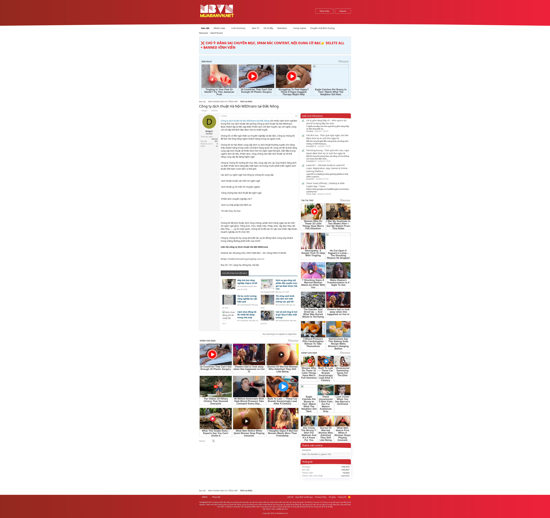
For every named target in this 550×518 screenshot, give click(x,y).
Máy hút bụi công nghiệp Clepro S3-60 (247, 281)
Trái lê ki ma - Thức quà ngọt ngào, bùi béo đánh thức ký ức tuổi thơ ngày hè (327, 137)
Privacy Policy (321, 497)
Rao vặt (205, 28)
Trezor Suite (311, 194)
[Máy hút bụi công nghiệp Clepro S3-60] (229, 284)
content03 (281, 305)
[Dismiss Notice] (348, 39)
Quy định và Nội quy (304, 497)
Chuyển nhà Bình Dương (322, 28)
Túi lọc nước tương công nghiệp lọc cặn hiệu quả (247, 299)
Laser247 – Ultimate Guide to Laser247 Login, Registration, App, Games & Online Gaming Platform (326, 168)
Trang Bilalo (244, 321)
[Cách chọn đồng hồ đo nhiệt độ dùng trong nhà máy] (229, 316)
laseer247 (310, 179)
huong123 (306, 450)
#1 (296, 116)
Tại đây (330, 507)
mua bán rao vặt (248, 502)
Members (282, 28)
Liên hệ (290, 497)
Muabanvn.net (282, 513)
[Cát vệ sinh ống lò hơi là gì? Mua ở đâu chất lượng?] (267, 316)
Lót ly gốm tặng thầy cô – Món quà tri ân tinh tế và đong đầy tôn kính (326, 122)
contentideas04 (245, 305)
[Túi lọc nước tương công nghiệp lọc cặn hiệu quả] (229, 300)
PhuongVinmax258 (246, 286)
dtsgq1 (204, 110)
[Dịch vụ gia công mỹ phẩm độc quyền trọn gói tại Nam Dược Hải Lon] (267, 284)
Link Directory (238, 28)
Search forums (216, 33)
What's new (219, 28)
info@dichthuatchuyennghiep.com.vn (245, 258)
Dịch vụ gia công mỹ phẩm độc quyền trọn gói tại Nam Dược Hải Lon (286, 284)
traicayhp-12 (311, 146)
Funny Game (299, 28)
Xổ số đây (268, 28)
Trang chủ (342, 497)
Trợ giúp (332, 497)
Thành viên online (312, 445)
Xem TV (255, 28)
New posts (203, 33)
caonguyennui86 (269, 292)
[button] (227, 28)
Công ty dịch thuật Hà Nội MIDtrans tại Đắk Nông (245, 120)
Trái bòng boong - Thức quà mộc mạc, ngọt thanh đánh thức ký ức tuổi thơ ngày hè (327, 152)
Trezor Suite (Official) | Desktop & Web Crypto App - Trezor (325, 185)
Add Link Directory (312, 115)
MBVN (204, 497)
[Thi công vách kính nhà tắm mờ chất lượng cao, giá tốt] (267, 300)
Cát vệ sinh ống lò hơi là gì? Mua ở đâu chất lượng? (286, 315)
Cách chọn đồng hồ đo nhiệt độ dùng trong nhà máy (246, 315)
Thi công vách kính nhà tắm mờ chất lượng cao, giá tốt (285, 299)
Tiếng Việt (215, 497)
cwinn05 (345, 475)
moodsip (309, 131)
